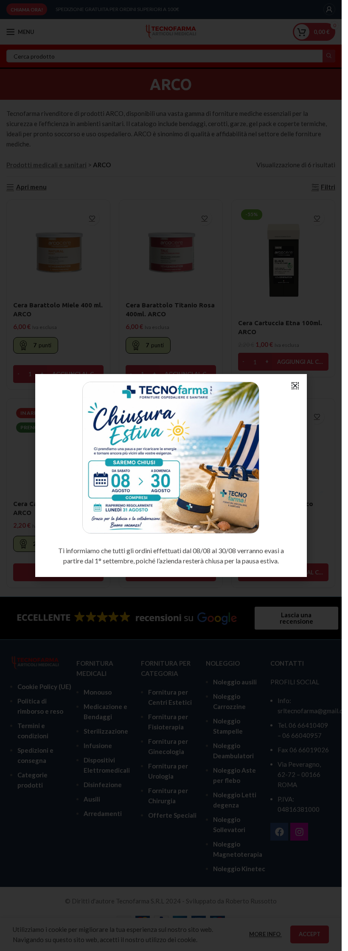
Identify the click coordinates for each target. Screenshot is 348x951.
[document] (171, 475)
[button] (295, 386)
